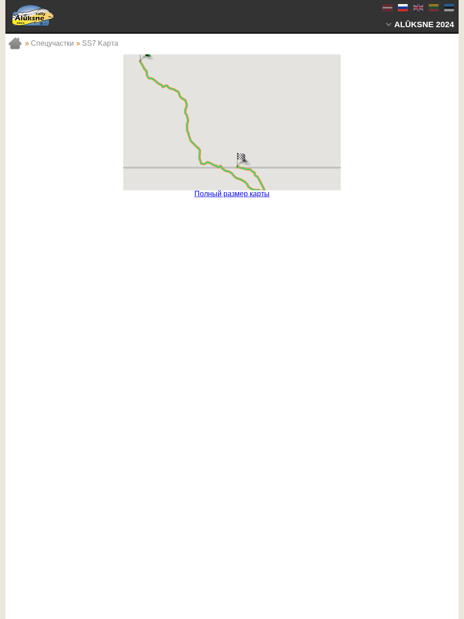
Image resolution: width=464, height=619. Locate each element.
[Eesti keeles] (448, 7)
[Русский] (402, 7)
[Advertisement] (232, 211)
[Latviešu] (387, 7)
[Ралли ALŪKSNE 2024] (32, 15)
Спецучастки (52, 43)
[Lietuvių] (433, 7)
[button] (237, 159)
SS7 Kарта (100, 43)
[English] (417, 7)
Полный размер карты (232, 194)
